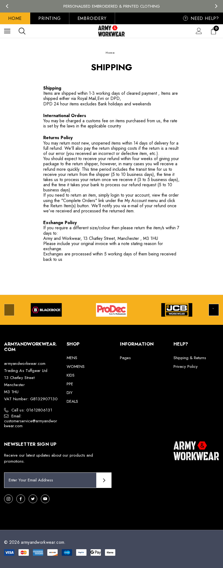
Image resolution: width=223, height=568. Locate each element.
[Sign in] (199, 31)
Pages (125, 358)
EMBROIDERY (92, 18)
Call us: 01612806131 (31, 410)
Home (15, 18)
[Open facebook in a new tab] (20, 498)
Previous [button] (7, 6)
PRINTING (49, 18)
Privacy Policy (186, 366)
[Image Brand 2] (111, 310)
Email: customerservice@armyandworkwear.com (30, 421)
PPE (70, 384)
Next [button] (216, 6)
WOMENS (76, 366)
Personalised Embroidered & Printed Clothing (111, 6)
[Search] (22, 31)
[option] (46, 310)
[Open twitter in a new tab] (33, 498)
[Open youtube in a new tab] (45, 498)
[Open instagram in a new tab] (8, 498)
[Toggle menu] (7, 31)
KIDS (71, 375)
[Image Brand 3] (176, 310)
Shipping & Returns (190, 358)
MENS (72, 358)
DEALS (72, 401)
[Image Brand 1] (46, 310)
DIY (70, 393)
